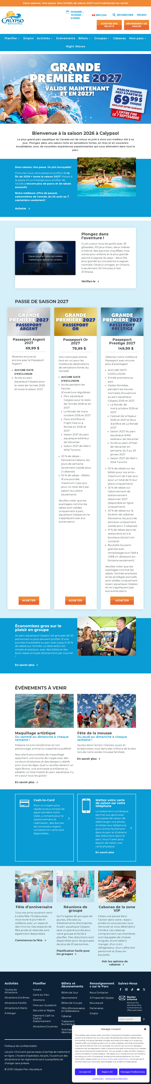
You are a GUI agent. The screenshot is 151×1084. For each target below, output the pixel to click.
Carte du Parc (41, 994)
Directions (39, 1000)
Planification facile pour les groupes (73, 952)
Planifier (11, 38)
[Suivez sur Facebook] (120, 989)
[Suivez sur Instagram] (126, 989)
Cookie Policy (123, 1059)
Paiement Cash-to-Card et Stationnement (44, 1018)
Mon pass (136, 38)
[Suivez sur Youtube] (138, 989)
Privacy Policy (107, 1059)
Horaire (37, 989)
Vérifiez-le (88, 281)
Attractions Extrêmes (17, 997)
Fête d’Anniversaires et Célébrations (73, 1009)
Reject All (107, 1071)
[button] (145, 1029)
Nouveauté (96, 1003)
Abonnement (69, 997)
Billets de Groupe (71, 1003)
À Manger (10, 1013)
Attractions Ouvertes (45, 1026)
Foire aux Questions (44, 1005)
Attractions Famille (16, 1003)
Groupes (100, 38)
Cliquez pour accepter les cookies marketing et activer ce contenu (45, 258)
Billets (83, 38)
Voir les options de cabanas (115, 963)
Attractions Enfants (16, 1008)
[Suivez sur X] (144, 989)
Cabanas (119, 38)
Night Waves (75, 46)
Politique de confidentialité (116, 1078)
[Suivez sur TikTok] (132, 989)
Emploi (28, 38)
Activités (43, 38)
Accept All (85, 1071)
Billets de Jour (69, 992)
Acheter (20, 208)
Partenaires (96, 1008)
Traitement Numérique (68, 1023)
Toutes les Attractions (11, 991)
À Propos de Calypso (102, 997)
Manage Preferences (133, 1071)
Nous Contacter (99, 992)
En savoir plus (24, 665)
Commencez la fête (28, 940)
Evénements (65, 38)
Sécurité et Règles (44, 1010)
